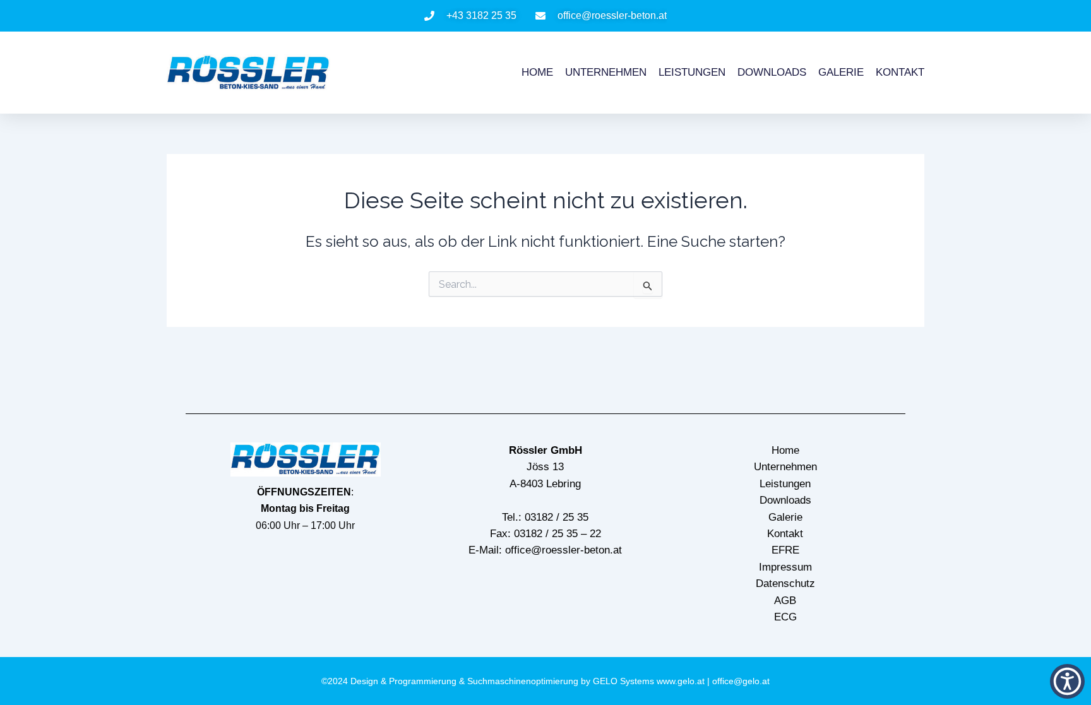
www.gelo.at (681, 681)
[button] (1067, 681)
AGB (785, 601)
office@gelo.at (741, 681)
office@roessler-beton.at (563, 550)
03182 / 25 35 (556, 517)
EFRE (785, 550)
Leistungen (692, 72)
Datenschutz (785, 583)
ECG (785, 617)
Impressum (785, 567)
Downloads (771, 72)
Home (537, 72)
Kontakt (900, 72)
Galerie (841, 72)
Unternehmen (606, 72)
